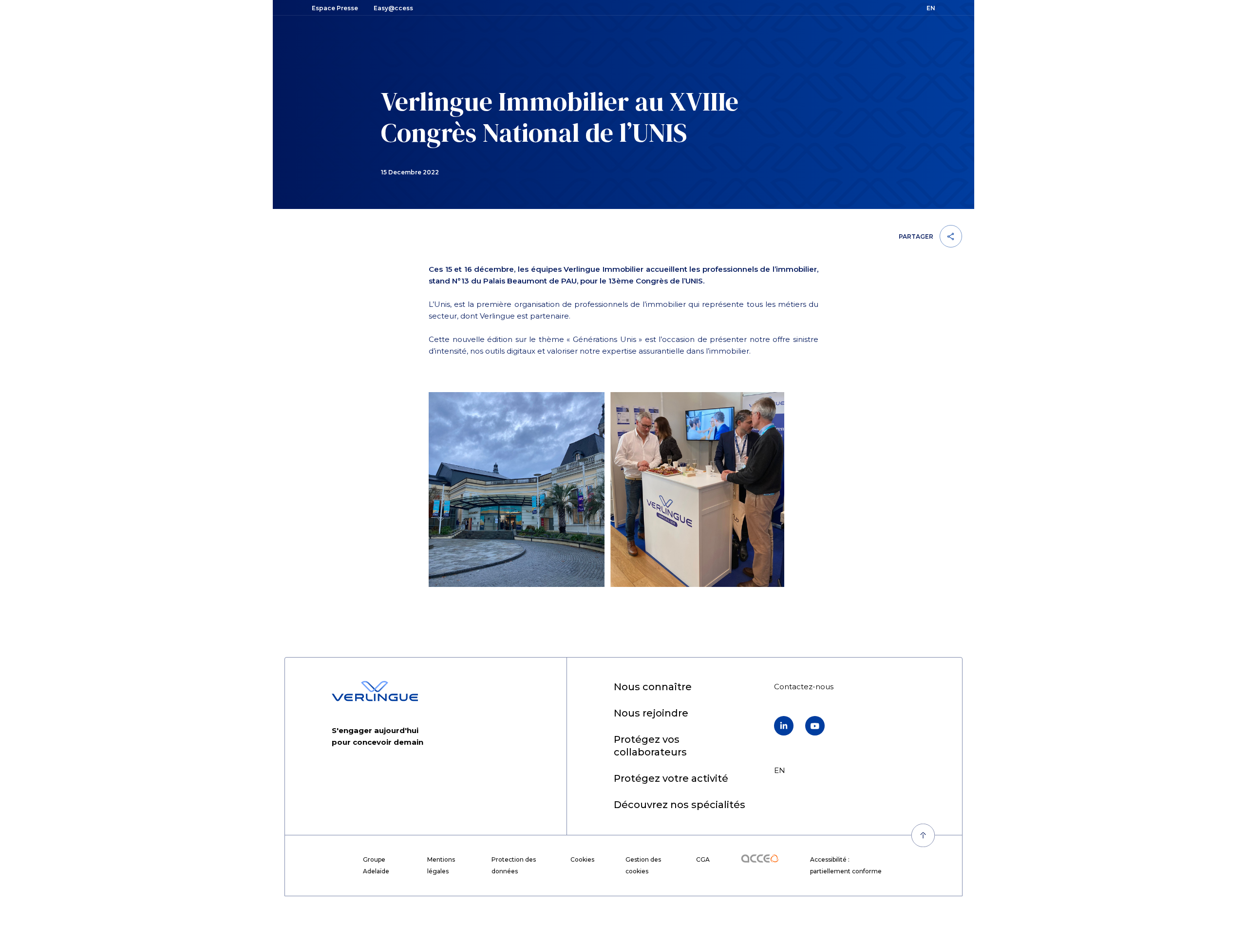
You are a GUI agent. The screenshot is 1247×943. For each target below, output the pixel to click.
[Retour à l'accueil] (375, 691)
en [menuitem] (779, 770)
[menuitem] (653, 687)
